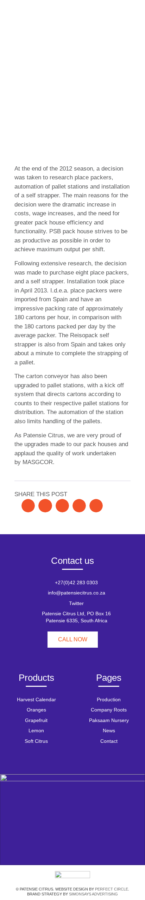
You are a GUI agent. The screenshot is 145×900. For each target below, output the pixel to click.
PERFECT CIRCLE (111, 889)
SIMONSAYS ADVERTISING (93, 894)
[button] (28, 505)
